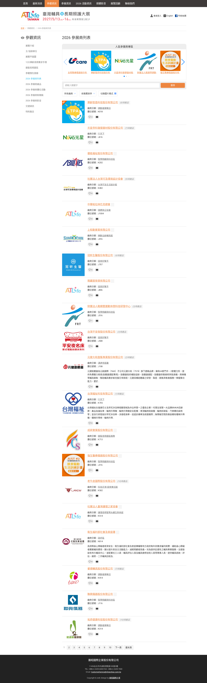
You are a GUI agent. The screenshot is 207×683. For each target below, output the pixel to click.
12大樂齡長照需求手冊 (36, 62)
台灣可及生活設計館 (107, 184)
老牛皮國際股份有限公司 (101, 481)
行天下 (101, 133)
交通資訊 (30, 106)
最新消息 (37, 3)
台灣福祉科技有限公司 (100, 393)
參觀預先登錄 (32, 73)
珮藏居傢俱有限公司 (98, 280)
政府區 (101, 538)
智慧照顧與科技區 (106, 159)
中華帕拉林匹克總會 (98, 204)
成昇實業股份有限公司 (100, 430)
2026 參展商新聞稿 (34, 95)
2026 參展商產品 (33, 84)
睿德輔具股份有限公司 (100, 568)
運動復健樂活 (104, 108)
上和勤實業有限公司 (98, 229)
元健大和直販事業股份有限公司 (105, 357)
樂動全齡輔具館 (105, 235)
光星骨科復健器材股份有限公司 (105, 127)
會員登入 (157, 16)
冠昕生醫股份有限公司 (100, 255)
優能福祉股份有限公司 (100, 153)
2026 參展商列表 (33, 78)
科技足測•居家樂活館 (108, 487)
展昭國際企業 (114, 678)
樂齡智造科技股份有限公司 (102, 102)
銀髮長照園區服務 (106, 436)
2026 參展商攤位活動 (35, 89)
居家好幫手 (103, 261)
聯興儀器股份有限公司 (100, 594)
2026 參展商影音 (33, 100)
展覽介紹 (30, 45)
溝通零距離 (103, 363)
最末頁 (128, 647)
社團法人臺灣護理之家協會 (102, 506)
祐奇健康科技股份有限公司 (102, 619)
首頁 (25, 3)
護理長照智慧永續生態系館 (110, 512)
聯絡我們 (130, 3)
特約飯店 (30, 111)
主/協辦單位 (31, 51)
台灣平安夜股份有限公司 (101, 331)
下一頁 (118, 647)
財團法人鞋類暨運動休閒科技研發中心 (109, 306)
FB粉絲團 (182, 16)
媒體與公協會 (104, 210)
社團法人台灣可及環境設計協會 (105, 178)
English (170, 16)
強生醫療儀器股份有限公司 (102, 455)
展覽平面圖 (31, 56)
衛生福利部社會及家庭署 (101, 532)
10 (110, 647)
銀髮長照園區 (32, 67)
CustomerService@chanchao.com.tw (106, 672)
